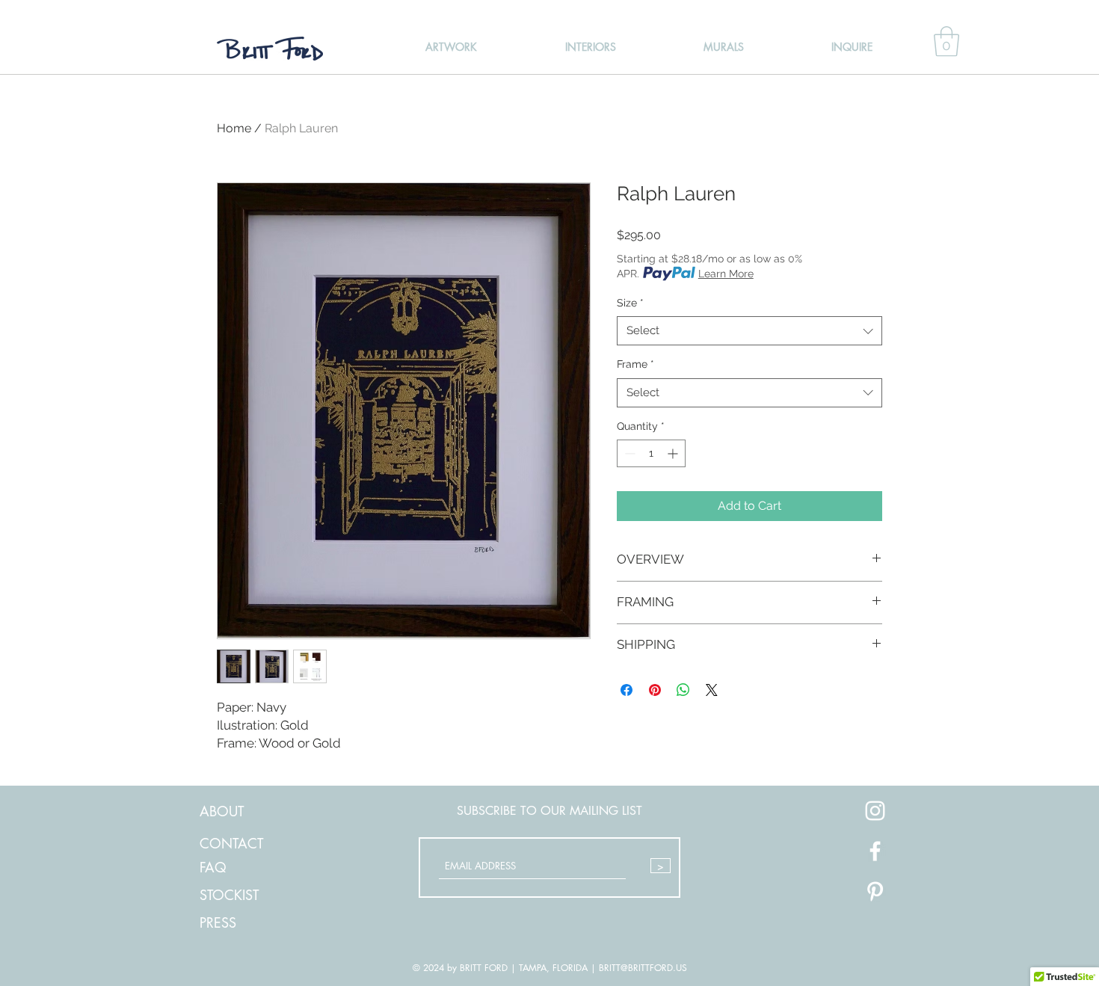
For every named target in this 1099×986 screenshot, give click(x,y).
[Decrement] (628, 453)
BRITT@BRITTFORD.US (643, 967)
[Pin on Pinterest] (655, 690)
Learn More (726, 274)
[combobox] (749, 330)
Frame (635, 364)
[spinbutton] (651, 453)
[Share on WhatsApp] (683, 690)
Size (630, 303)
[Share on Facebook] (626, 690)
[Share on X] (712, 690)
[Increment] (674, 453)
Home (234, 128)
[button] (946, 41)
